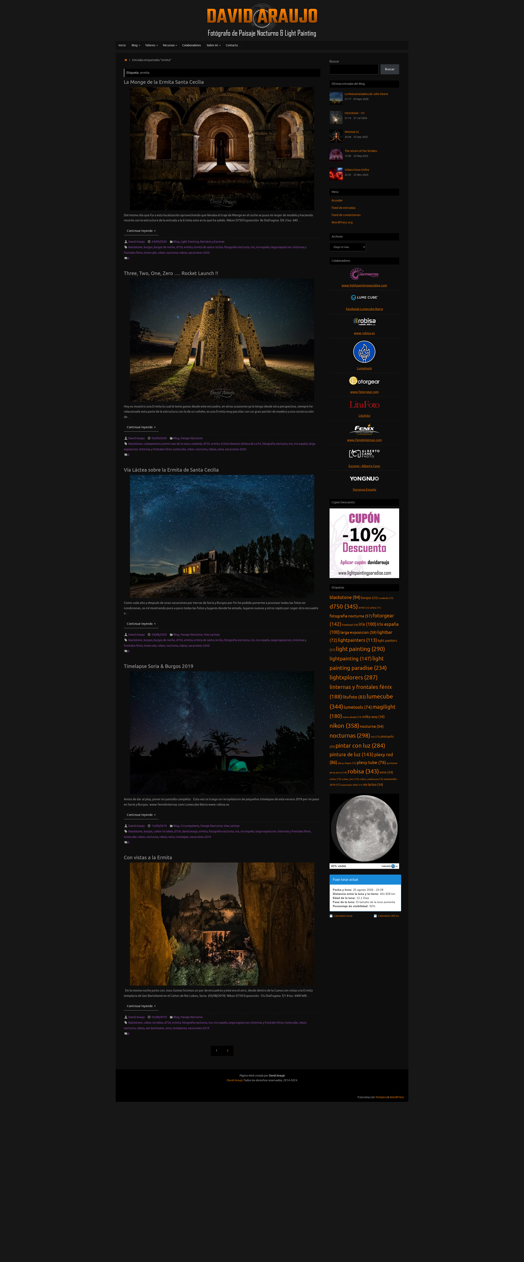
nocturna (172, 253)
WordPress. (397, 1097)
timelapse (182, 837)
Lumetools (364, 368)
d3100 (363, 607)
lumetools (358, 707)
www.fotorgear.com (364, 392)
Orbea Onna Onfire (357, 170)
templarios (180, 1028)
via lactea (373, 784)
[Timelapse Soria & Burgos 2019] (222, 732)
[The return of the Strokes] (336, 161)
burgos (148, 247)
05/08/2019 (159, 1017)
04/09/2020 (159, 438)
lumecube (150, 253)
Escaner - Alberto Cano (364, 466)
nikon (161, 253)
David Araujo (136, 241)
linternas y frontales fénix (155, 449)
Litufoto (364, 416)
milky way (373, 717)
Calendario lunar (343, 916)
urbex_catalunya (371, 779)
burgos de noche (164, 247)
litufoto (354, 697)
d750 (179, 247)
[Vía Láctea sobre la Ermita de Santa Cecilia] (222, 536)
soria (221, 449)
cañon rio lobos (163, 831)
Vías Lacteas (212, 634)
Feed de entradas (344, 208)
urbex (335, 779)
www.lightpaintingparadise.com (364, 285)
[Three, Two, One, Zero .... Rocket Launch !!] (222, 340)
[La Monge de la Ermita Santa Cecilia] (222, 148)
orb (375, 736)
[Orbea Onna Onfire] (336, 180)
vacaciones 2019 (200, 837)
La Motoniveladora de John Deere (366, 94)
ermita (188, 247)
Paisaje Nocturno (192, 438)
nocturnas (350, 735)
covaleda (196, 444)
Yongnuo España (364, 490)
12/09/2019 (159, 826)
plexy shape (347, 763)
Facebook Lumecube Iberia (364, 309)
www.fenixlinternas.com (364, 440)
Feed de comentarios (346, 215)
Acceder (337, 201)
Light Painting (190, 241)
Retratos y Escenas (212, 241)
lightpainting (351, 659)
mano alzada (352, 717)
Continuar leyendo (140, 231)
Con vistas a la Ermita (148, 858)
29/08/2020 (159, 634)
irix (253, 247)
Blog (176, 241)
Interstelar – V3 (355, 113)
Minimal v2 (352, 132)
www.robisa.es (364, 333)
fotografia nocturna (236, 247)
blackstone (135, 247)
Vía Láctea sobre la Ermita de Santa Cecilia (171, 470)
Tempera (381, 1097)
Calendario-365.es (388, 916)
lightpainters (357, 640)
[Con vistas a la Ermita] (222, 924)
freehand (350, 625)
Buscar (334, 61)
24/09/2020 (159, 241)
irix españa (263, 247)
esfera (375, 608)
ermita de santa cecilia (208, 247)
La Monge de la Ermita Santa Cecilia (164, 82)
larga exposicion (281, 247)
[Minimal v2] (336, 142)
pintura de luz (352, 755)
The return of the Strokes (361, 151)
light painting (360, 649)
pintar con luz (360, 745)
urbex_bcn (350, 779)
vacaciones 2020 (199, 253)
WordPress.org (342, 222)
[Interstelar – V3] (336, 123)
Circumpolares (190, 826)
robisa (183, 253)
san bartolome (155, 1028)
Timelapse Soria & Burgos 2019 (158, 666)
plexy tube (371, 762)
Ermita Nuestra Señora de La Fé (241, 444)
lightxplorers (354, 677)
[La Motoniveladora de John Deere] (336, 104)
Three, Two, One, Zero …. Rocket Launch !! (171, 273)
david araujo (190, 831)
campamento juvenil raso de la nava (166, 444)
